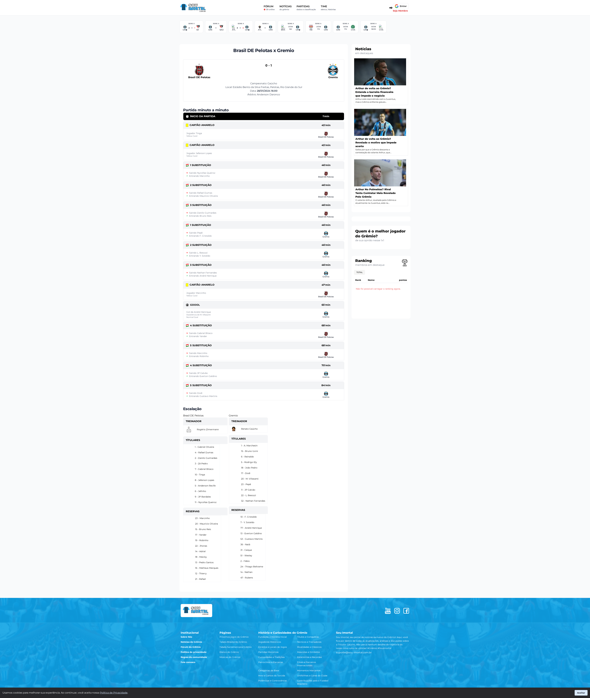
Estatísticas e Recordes (309, 657)
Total (359, 272)
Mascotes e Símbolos (308, 652)
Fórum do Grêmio (191, 647)
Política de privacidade (193, 652)
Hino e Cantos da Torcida (271, 675)
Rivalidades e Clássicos (309, 647)
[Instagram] (397, 611)
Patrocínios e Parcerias (270, 662)
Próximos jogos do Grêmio (234, 637)
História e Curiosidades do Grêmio (282, 632)
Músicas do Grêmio (230, 657)
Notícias (285, 8)
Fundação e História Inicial (272, 637)
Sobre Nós (186, 637)
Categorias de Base (268, 670)
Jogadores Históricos (269, 642)
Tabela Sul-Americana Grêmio (236, 647)
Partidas (306, 8)
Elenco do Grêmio (229, 652)
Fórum (269, 8)
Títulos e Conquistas (308, 637)
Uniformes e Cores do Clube (312, 675)
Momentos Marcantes (309, 670)
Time (328, 8)
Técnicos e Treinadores (309, 642)
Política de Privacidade (114, 692)
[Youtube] (388, 611)
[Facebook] (406, 611)
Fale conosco (188, 662)
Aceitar (581, 692)
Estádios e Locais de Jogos (272, 647)
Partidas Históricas (268, 652)
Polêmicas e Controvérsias (272, 680)
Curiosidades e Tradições (271, 657)
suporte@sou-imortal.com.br (354, 652)
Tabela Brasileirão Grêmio (233, 642)
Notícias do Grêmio (191, 642)
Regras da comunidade (194, 657)
